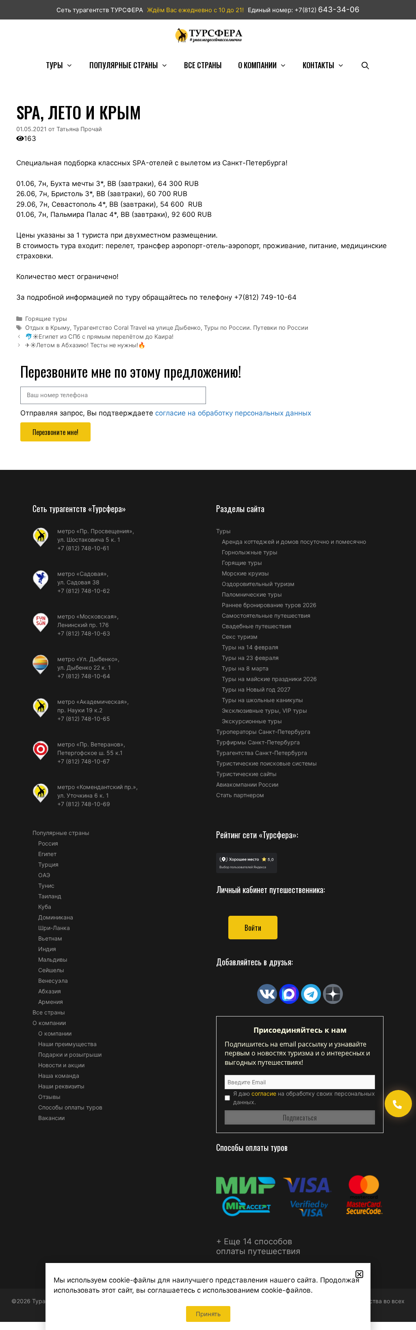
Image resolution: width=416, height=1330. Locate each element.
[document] (208, 665)
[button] (359, 1274)
